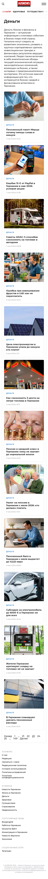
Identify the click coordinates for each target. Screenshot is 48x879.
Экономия (7, 839)
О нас (4, 755)
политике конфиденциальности (33, 870)
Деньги (6, 11)
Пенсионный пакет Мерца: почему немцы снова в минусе (22, 132)
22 (28, 736)
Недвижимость (9, 810)
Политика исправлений (14, 772)
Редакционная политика (14, 765)
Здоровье (19, 11)
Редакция (7, 758)
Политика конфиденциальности (13, 776)
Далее (24, 738)
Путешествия (35, 11)
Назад (8, 736)
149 (15, 738)
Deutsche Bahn (9, 829)
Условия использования (14, 769)
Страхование (8, 806)
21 (23, 736)
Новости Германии (11, 789)
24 (38, 736)
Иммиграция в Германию (14, 832)
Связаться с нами (10, 762)
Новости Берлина (11, 835)
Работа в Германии (11, 825)
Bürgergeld (7, 822)
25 (5, 738)
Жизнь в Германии (11, 793)
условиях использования (24, 872)
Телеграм (6, 851)
